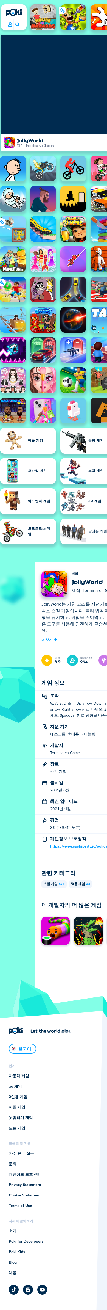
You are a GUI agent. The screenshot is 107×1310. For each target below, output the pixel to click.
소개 (12, 1231)
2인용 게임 (18, 1097)
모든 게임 (17, 1128)
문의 (12, 1164)
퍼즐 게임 (17, 1107)
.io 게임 (15, 1086)
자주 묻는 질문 (21, 1153)
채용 (12, 1273)
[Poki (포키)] (13, 12)
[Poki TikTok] (14, 1290)
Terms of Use (20, 1206)
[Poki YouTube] (42, 1290)
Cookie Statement (25, 1195)
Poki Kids (17, 1252)
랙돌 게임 (80, 884)
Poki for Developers (26, 1241)
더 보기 (46, 639)
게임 (75, 574)
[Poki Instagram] (28, 1290)
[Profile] (10, 24)
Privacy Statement (25, 1185)
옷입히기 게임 (21, 1118)
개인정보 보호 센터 (25, 1174)
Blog (13, 1262)
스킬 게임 (54, 884)
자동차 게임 (19, 1076)
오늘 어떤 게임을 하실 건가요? (17, 24)
